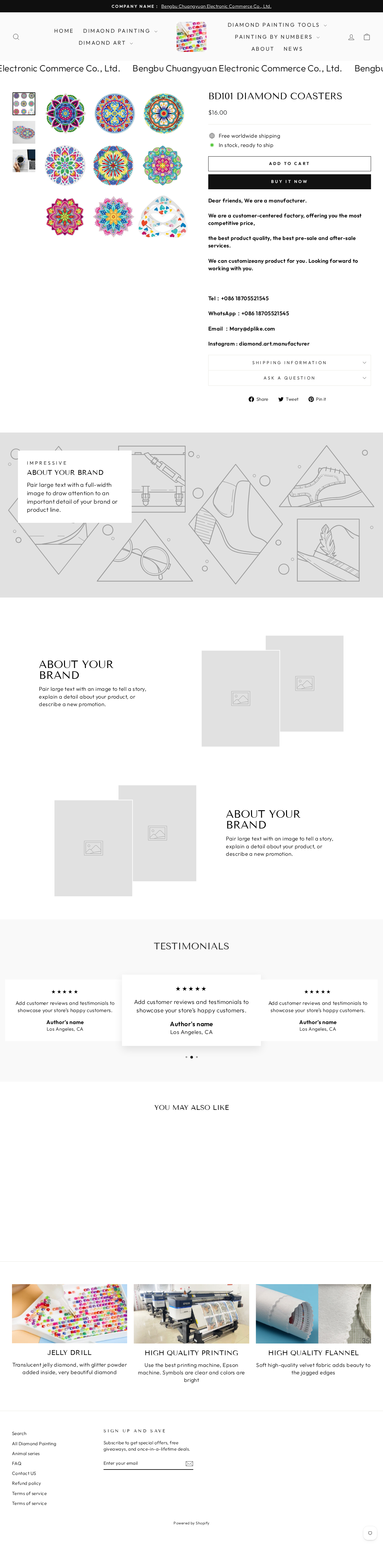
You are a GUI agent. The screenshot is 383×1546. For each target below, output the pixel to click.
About (263, 48)
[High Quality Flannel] (313, 1314)
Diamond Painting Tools (275, 24)
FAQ (16, 1463)
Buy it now (289, 181)
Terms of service (29, 1493)
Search (19, 1433)
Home (64, 30)
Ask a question (290, 378)
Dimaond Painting (118, 30)
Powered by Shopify (191, 1523)
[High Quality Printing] (191, 1314)
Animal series (26, 1453)
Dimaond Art (103, 42)
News (293, 48)
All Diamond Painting (34, 1443)
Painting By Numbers (275, 36)
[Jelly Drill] (69, 1313)
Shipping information (289, 362)
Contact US (24, 1473)
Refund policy (26, 1483)
